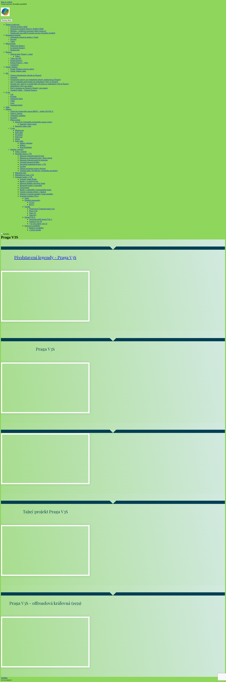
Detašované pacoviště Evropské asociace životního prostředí (32, 33)
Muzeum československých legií (32, 156)
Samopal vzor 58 (35, 222)
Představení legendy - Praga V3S (45, 257)
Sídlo (8, 107)
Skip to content (6, 2)
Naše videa (19, 141)
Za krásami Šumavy (17, 48)
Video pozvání (15, 58)
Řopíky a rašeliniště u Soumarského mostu (35, 190)
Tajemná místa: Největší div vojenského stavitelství (39, 171)
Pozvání (13, 39)
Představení (19, 130)
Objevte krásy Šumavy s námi (21, 54)
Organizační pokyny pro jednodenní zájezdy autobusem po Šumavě (35, 80)
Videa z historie (21, 152)
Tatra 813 (32, 215)
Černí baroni (24, 188)
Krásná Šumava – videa (19, 63)
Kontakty (13, 118)
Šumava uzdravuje (12, 25)
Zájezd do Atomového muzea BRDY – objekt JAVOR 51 (31, 111)
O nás (8, 92)
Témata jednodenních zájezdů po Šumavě (25, 75)
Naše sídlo (19, 133)
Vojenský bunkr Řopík (28, 179)
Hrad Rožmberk (26, 147)
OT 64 (31, 202)
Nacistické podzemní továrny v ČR (33, 164)
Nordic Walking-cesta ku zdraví (22, 69)
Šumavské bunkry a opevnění (31, 186)
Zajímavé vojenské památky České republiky (36, 194)
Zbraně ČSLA (29, 217)
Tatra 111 (32, 213)
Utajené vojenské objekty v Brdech (33, 192)
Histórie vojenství (16, 149)
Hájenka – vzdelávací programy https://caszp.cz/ (28, 31)
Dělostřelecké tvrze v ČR (24, 175)
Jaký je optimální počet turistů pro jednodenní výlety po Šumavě (34, 82)
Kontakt (13, 97)
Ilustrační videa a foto (23, 126)
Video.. (17, 56)
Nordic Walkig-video (18, 71)
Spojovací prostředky (32, 226)
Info (7, 73)
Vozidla (27, 207)
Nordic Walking (12, 67)
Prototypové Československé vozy (42, 209)
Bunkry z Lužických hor (29, 181)
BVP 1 (31, 205)
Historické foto (20, 173)
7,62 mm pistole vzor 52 (38, 224)
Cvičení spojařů (35, 230)
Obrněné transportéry (32, 200)
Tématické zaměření (17, 116)
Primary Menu (6, 20)
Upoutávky (14, 65)
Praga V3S (33, 211)
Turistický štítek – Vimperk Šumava (23, 90)
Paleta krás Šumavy (17, 46)
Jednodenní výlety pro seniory (21, 86)
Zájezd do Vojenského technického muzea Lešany (33, 122)
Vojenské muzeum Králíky (30, 162)
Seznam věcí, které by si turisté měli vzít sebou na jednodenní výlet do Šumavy (39, 84)
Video (12, 41)
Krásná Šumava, (16, 61)
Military (9, 109)
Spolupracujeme (16, 105)
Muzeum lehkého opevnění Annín (32, 183)
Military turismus (26, 143)
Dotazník (13, 77)
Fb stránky (19, 135)
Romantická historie (13, 35)
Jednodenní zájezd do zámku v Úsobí (24, 37)
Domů (17, 139)
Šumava (9, 52)
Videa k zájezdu (16, 113)
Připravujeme (11, 44)
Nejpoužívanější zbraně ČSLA (40, 219)
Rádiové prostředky (36, 228)
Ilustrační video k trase (28, 124)
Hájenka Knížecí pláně (18, 27)
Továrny (23, 166)
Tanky (26, 198)
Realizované (15, 50)
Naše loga (18, 137)
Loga (12, 103)
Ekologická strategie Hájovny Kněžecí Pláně (27, 29)
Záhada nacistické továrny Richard (33, 169)
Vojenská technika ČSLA (29, 196)
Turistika (4, 678)
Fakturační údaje (16, 99)
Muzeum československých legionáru (34, 160)
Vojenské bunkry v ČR (23, 177)
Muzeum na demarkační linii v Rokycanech (36, 158)
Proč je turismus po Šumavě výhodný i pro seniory (29, 88)
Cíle (11, 94)
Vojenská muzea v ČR (23, 154)
